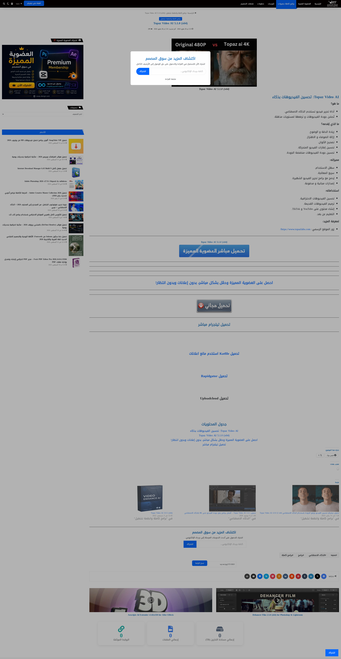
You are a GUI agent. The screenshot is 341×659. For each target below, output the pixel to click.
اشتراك (142, 71)
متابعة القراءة (170, 79)
